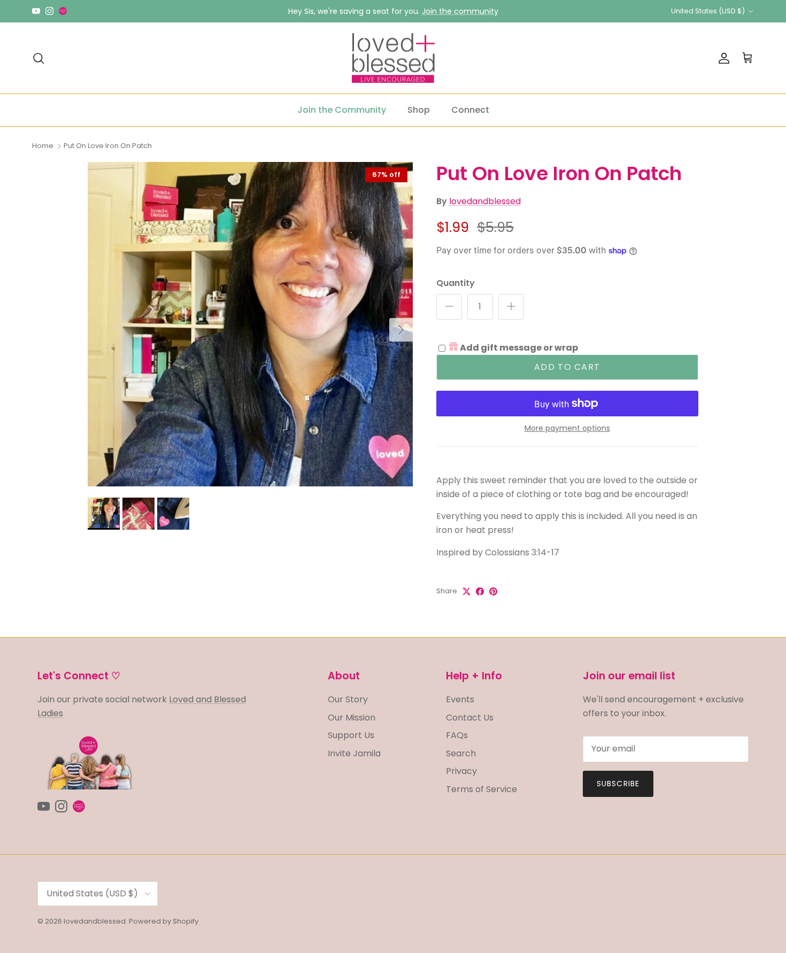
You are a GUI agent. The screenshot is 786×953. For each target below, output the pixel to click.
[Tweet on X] (467, 591)
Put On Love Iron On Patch (108, 146)
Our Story (348, 699)
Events (460, 699)
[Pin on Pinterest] (493, 591)
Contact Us (470, 717)
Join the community (460, 11)
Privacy (461, 771)
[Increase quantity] (511, 307)
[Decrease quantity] (449, 307)
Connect (470, 110)
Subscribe (618, 783)
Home (42, 146)
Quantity (455, 283)
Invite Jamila (354, 753)
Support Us (351, 735)
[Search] (38, 58)
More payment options (567, 428)
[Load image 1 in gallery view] (250, 324)
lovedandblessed (485, 201)
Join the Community (341, 110)
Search (461, 753)
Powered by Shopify (163, 921)
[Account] (721, 58)
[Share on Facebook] (480, 591)
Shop (418, 110)
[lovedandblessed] (393, 58)
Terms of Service (481, 789)
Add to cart (567, 367)
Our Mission (351, 717)
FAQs (457, 735)
